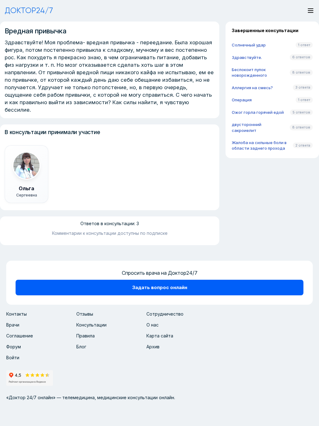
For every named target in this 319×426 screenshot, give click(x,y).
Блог (81, 346)
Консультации (91, 324)
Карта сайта (159, 335)
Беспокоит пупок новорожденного (249, 72)
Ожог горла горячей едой (258, 112)
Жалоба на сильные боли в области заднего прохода (259, 145)
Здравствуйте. (247, 57)
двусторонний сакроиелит (246, 127)
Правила (85, 335)
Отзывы (84, 314)
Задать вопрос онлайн (159, 287)
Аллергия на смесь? (252, 87)
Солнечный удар (249, 44)
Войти (12, 357)
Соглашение (19, 335)
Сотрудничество (164, 314)
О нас (152, 324)
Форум (13, 346)
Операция (242, 99)
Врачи (12, 324)
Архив (153, 346)
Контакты (16, 314)
